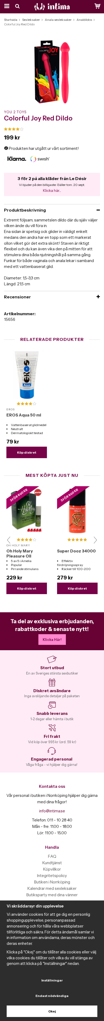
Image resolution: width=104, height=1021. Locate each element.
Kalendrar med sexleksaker (52, 888)
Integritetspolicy (52, 875)
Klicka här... (52, 190)
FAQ (52, 856)
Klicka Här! (52, 639)
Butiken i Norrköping (52, 881)
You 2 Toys (15, 112)
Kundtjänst (52, 862)
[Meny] (6, 6)
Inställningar (52, 980)
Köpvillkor (52, 869)
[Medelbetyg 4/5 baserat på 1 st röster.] (52, 129)
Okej (52, 1011)
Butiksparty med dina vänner (52, 894)
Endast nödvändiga (52, 996)
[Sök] (18, 6)
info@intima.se (52, 810)
